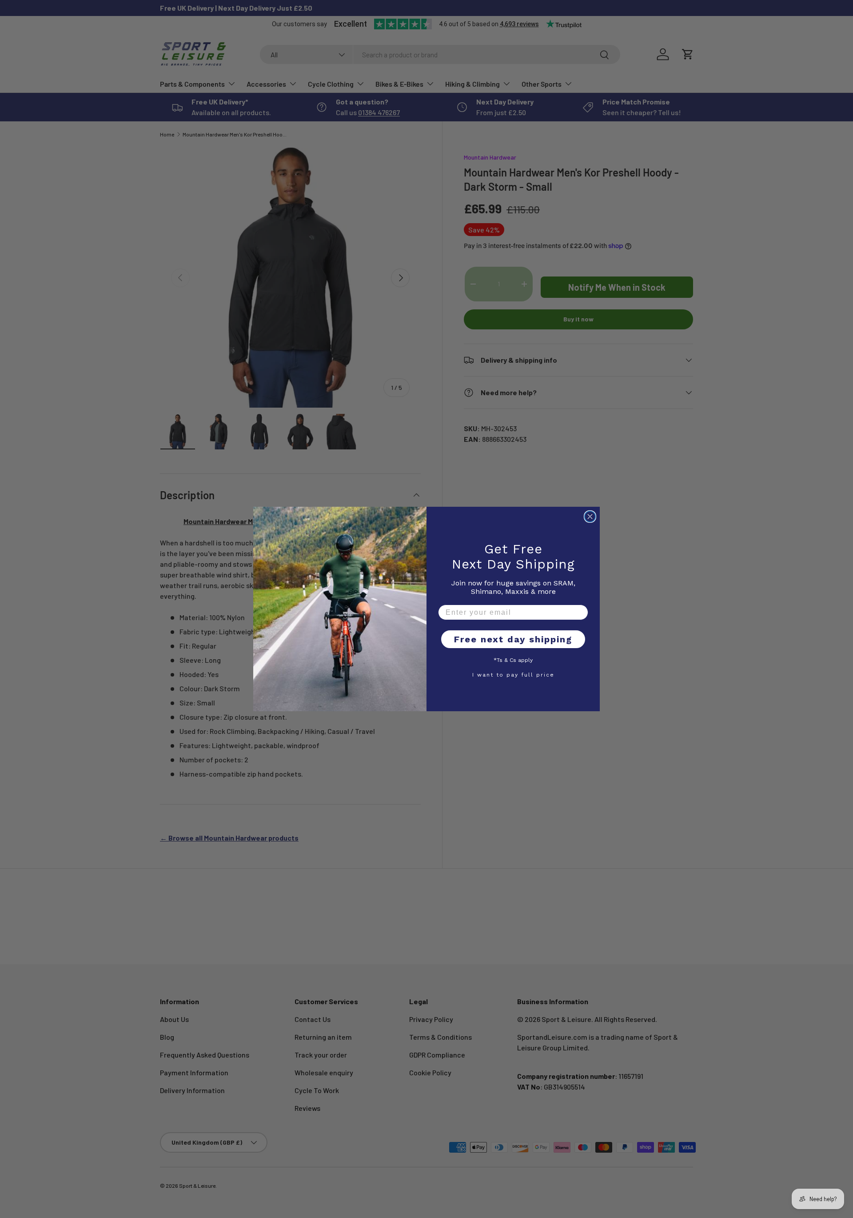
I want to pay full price (513, 674)
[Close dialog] (590, 516)
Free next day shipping (513, 639)
